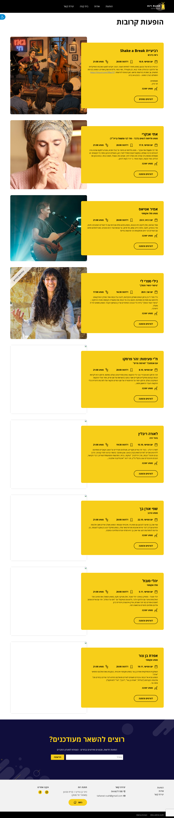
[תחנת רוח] (156, 6)
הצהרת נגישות (141, 815)
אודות (97, 6)
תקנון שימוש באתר (157, 815)
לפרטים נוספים (146, 99)
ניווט (80, 802)
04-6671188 (117, 791)
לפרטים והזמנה (146, 174)
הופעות (109, 6)
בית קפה (84, 6)
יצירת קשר (69, 6)
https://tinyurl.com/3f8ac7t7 (102, 72)
